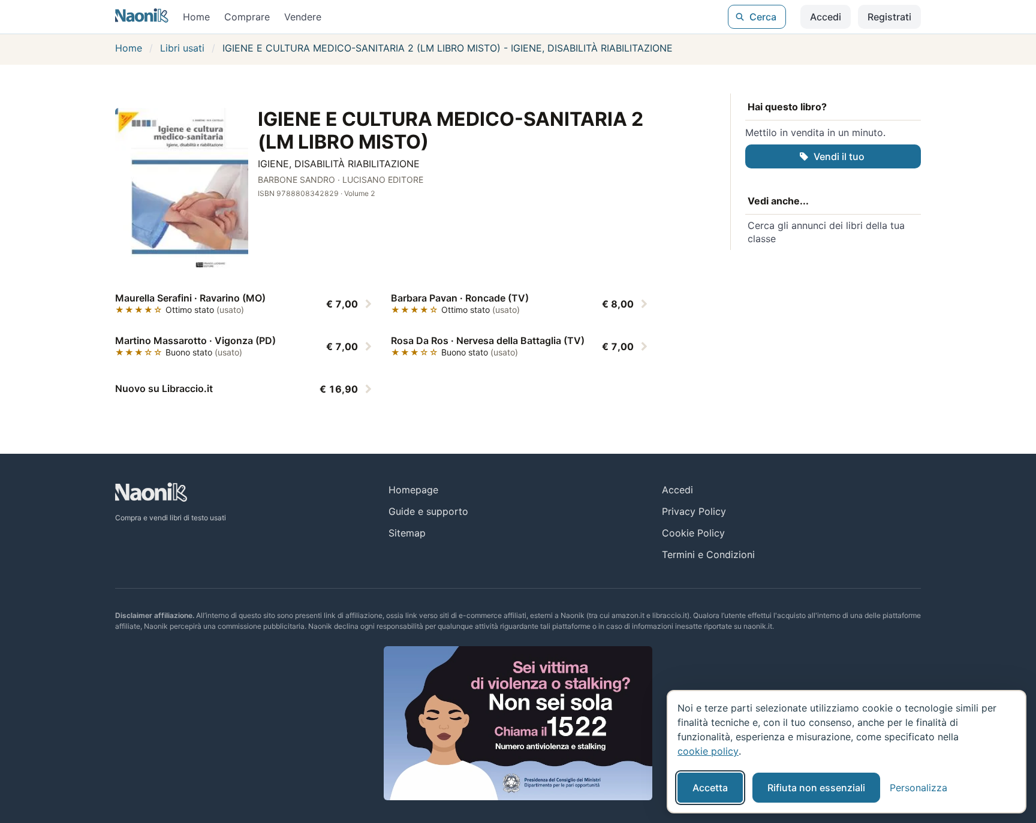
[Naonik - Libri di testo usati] (142, 17)
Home (196, 17)
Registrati (889, 17)
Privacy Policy (694, 511)
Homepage (413, 490)
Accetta (710, 788)
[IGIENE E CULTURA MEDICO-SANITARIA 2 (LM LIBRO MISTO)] (181, 190)
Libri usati (182, 48)
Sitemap (407, 533)
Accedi (825, 17)
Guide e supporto (428, 511)
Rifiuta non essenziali (816, 788)
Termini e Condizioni (708, 554)
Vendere (302, 17)
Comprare (247, 17)
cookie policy (708, 751)
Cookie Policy (693, 533)
